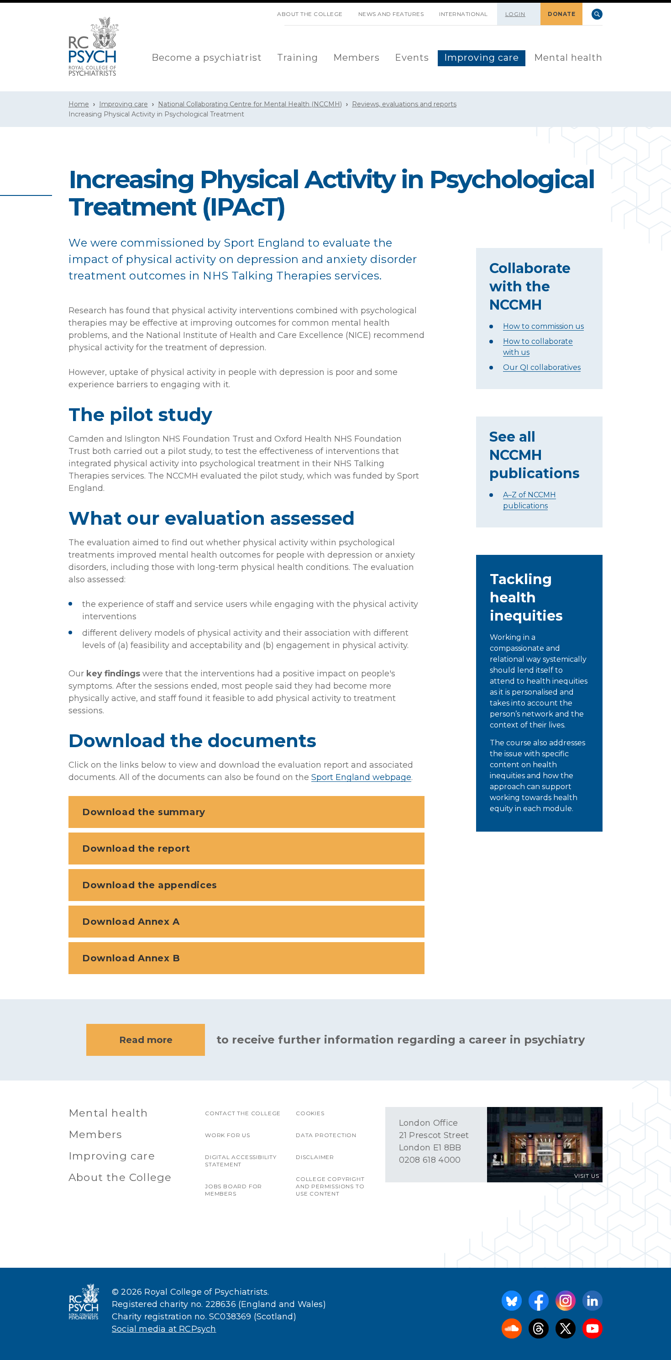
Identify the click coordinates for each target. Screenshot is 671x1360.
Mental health (568, 57)
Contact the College (243, 1113)
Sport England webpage (361, 777)
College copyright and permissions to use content (330, 1186)
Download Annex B (131, 958)
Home (78, 104)
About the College (310, 14)
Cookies (310, 1113)
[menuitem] (206, 58)
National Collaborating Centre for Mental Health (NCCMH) (250, 104)
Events (412, 57)
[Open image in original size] (94, 46)
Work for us (227, 1135)
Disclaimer (315, 1157)
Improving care (481, 57)
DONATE (561, 14)
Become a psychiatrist (207, 57)
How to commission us (543, 326)
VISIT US (586, 1175)
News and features (391, 14)
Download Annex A (131, 921)
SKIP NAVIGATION (261, 10)
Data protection (326, 1135)
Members (356, 57)
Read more (146, 1039)
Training (297, 57)
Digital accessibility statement (241, 1161)
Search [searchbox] (597, 14)
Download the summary (143, 812)
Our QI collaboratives (542, 367)
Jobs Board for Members (233, 1190)
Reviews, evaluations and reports (404, 104)
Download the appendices (149, 885)
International (463, 14)
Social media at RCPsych (164, 1329)
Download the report (136, 848)
